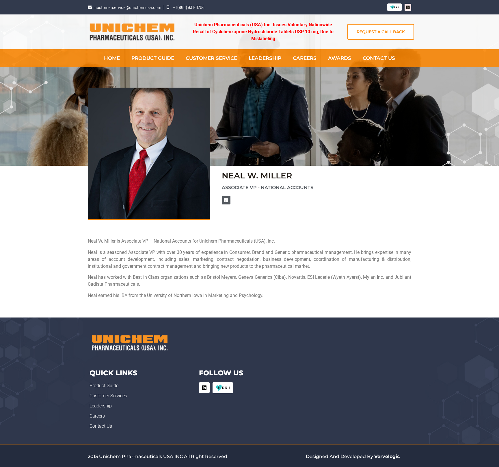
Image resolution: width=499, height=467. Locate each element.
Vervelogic (387, 456)
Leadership (265, 58)
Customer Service (211, 58)
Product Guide (152, 58)
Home (112, 58)
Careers (304, 58)
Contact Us (379, 58)
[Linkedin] (408, 7)
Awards (339, 58)
